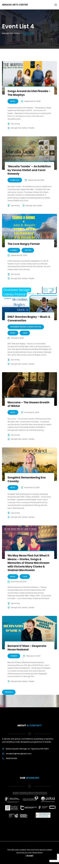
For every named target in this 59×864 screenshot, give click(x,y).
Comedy (13, 250)
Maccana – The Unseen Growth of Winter (28, 404)
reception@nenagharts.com (18, 753)
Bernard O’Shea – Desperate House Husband (27, 648)
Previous (9, 692)
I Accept (29, 855)
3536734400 (11, 758)
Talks (24, 333)
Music (13, 101)
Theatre (31, 128)
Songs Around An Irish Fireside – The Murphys (29, 93)
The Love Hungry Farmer (24, 244)
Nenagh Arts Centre (19, 128)
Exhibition (14, 180)
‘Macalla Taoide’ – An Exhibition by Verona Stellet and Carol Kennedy (29, 170)
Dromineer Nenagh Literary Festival (25, 327)
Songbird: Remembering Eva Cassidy (27, 479)
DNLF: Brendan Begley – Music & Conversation (29, 318)
